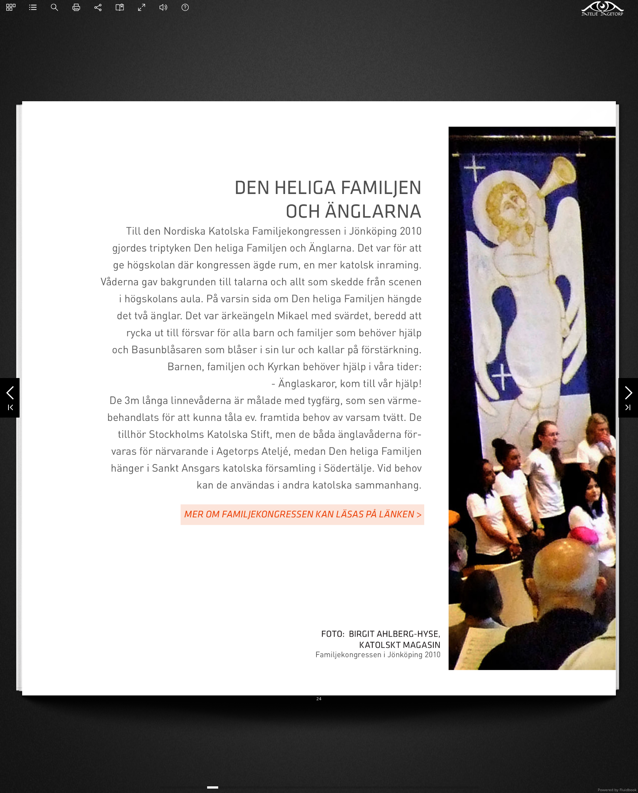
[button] (11, 7)
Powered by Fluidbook (617, 789)
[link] (302, 514)
